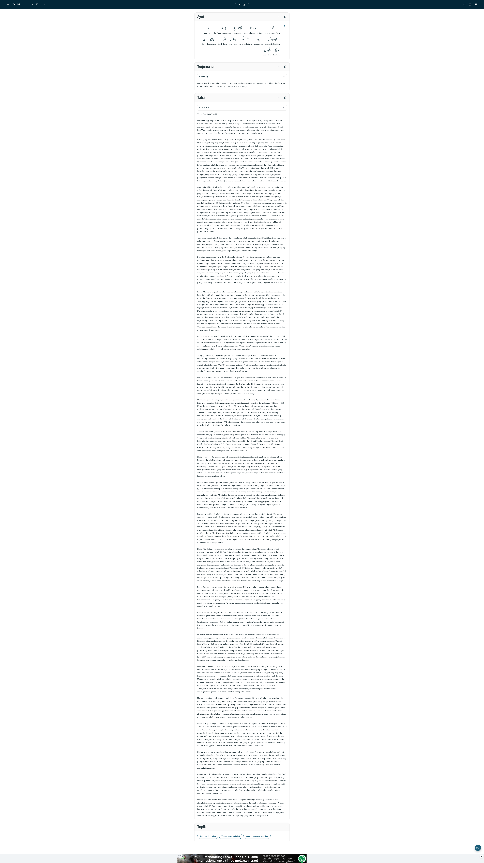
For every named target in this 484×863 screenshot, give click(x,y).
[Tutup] (481, 856)
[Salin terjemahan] (285, 66)
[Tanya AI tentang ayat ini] (478, 848)
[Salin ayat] (285, 16)
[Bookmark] (470, 4)
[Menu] (8, 4)
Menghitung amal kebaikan (257, 836)
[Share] (464, 4)
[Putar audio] (284, 26)
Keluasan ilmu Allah (208, 836)
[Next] (249, 4)
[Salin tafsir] (285, 97)
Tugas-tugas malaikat (230, 836)
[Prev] (235, 4)
